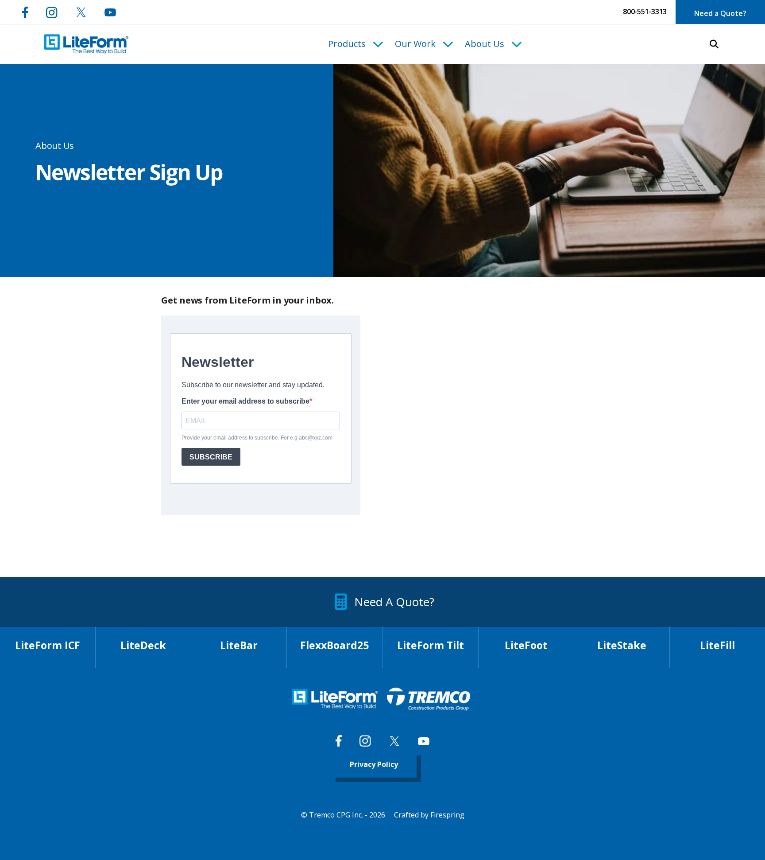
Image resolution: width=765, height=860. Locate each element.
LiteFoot (526, 645)
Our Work (415, 44)
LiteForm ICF (47, 645)
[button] (714, 44)
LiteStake (621, 645)
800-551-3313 (645, 11)
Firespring (447, 815)
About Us (484, 44)
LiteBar (239, 645)
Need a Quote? (720, 13)
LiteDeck (143, 645)
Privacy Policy (374, 764)
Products (347, 44)
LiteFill (717, 645)
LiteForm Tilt (430, 645)
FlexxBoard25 (334, 645)
